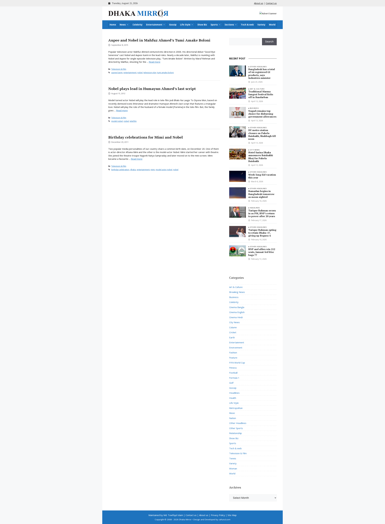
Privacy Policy (218, 515)
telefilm (133, 121)
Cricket (232, 332)
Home (113, 24)
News (123, 24)
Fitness (233, 367)
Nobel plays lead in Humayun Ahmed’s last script (152, 88)
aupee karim (117, 72)
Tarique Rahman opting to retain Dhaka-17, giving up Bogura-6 (262, 232)
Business (254, 108)
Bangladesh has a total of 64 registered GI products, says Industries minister (261, 74)
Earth (232, 337)
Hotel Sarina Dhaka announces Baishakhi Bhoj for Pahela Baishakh (260, 157)
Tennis (232, 458)
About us (258, 3)
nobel (140, 72)
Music (232, 412)
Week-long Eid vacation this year (262, 176)
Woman (233, 468)
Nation (232, 418)
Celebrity (137, 24)
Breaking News (237, 292)
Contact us (271, 3)
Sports (214, 24)
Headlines (255, 208)
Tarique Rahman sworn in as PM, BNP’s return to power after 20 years (262, 213)
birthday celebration (120, 169)
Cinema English (237, 312)
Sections (229, 24)
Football (233, 372)
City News (255, 150)
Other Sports (236, 428)
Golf (231, 382)
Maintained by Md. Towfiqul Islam (165, 515)
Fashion (233, 352)
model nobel (117, 121)
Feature (233, 357)
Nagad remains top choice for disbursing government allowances (262, 113)
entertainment (129, 72)
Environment (235, 347)
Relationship (235, 433)
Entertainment (154, 24)
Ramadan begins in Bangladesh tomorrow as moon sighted (261, 193)
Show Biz (202, 24)
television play (149, 72)
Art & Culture (257, 89)
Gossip (172, 24)
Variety (261, 24)
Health (232, 397)
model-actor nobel (164, 169)
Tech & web (247, 24)
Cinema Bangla (236, 307)
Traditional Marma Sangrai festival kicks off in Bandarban (260, 94)
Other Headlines (258, 66)
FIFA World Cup (237, 362)
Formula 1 (234, 377)
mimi (153, 169)
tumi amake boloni (165, 72)
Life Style (185, 24)
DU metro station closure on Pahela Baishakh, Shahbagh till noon (262, 134)
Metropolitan (236, 408)
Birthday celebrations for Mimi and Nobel (145, 137)
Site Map (232, 515)
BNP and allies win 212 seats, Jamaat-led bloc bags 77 (261, 252)
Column (233, 327)
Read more (154, 61)
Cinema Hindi (236, 317)
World (272, 24)
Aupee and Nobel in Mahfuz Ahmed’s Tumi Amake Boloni (159, 40)
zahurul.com (224, 519)
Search (269, 41)
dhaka (133, 169)
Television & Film (118, 69)
